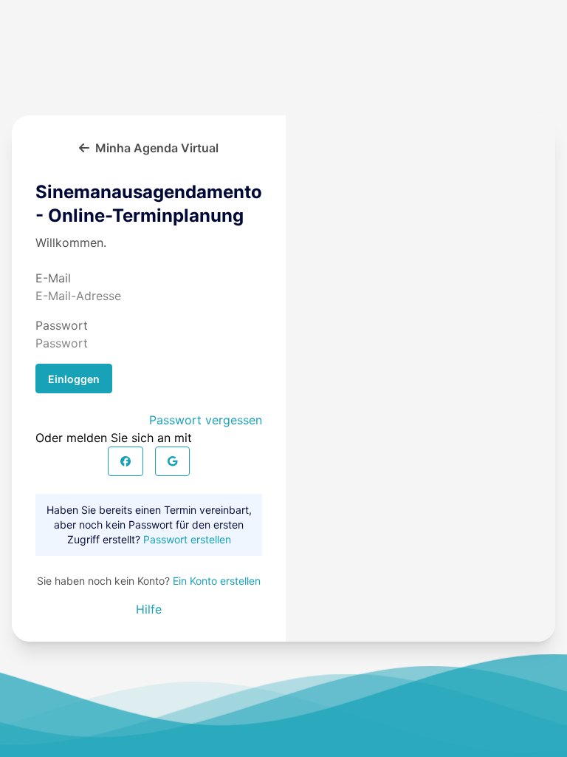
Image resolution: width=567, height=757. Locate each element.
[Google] (172, 461)
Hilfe (149, 609)
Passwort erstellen (187, 539)
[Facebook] (125, 461)
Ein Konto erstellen (217, 580)
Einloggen (74, 379)
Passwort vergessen (205, 420)
